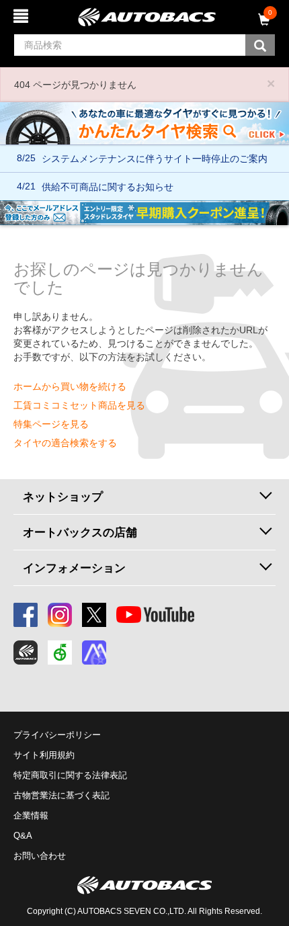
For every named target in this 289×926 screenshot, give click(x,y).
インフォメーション (74, 568)
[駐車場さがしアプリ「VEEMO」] (60, 652)
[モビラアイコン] (94, 652)
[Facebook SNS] (25, 615)
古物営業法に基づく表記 (61, 795)
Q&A (22, 836)
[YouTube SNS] (155, 615)
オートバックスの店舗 (80, 532)
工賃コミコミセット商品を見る (79, 405)
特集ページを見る (51, 424)
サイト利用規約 (44, 755)
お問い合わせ (39, 856)
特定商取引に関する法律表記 (70, 775)
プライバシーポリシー (57, 735)
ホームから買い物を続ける (69, 386)
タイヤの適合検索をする (65, 442)
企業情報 (30, 815)
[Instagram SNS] (60, 615)
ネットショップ (63, 496)
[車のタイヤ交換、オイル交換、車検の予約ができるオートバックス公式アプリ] (25, 652)
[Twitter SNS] (94, 615)
